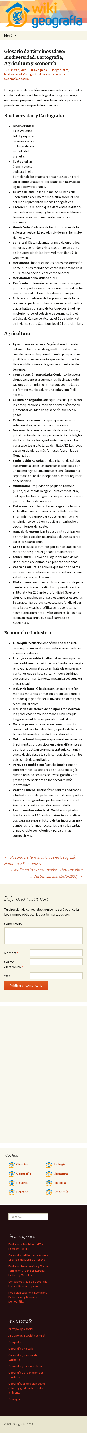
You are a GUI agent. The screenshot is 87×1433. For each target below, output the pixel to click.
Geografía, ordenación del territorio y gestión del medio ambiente (27, 1388)
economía (62, 74)
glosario (23, 79)
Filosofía (59, 1183)
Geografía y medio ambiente (26, 1366)
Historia (22, 1183)
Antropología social (20, 1329)
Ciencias (22, 1164)
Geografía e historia (21, 1348)
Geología (14, 1399)
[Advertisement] (59, 146)
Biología (59, 1164)
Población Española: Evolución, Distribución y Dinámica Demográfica (27, 1297)
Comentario (14, 924)
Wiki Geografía (16, 1424)
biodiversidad (13, 74)
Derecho (22, 1192)
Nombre (11, 953)
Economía (60, 1192)
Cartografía (30, 74)
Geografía (40, 70)
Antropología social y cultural (26, 1335)
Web (7, 976)
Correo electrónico (13, 964)
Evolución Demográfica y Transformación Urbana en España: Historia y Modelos (28, 1270)
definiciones (47, 74)
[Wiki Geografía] (43, 15)
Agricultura (61, 70)
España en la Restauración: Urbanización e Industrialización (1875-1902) (47, 873)
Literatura (60, 1174)
